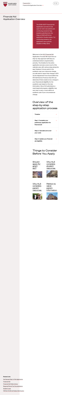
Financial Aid (6, 381)
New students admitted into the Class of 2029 (44, 33)
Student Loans (7, 388)
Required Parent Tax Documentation (13, 386)
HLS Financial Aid (48, 54)
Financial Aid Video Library (10, 384)
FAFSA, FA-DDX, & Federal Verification (13, 391)
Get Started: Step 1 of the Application (13, 379)
